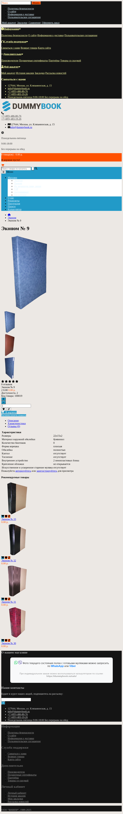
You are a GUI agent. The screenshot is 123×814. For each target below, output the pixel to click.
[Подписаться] (3, 703)
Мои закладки (15, 798)
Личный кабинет (17, 793)
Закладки (40, 73)
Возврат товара (29, 48)
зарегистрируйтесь (47, 471)
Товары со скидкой (70, 60)
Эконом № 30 (8, 643)
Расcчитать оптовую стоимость (13, 415)
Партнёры (54, 60)
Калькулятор (14, 209)
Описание (13, 420)
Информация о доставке (21, 14)
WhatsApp (57, 666)
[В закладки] (3, 409)
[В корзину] (2, 516)
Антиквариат (21, 192)
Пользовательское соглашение (24, 17)
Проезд (12, 206)
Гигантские (20, 195)
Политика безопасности (21, 8)
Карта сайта (44, 48)
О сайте (12, 11)
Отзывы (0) (14, 426)
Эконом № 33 (8, 519)
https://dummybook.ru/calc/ (61, 676)
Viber (72, 666)
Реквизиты (14, 200)
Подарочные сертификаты (33, 60)
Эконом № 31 (8, 602)
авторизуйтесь (23, 471)
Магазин (12, 177)
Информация (11, 29)
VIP (16, 189)
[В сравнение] (9, 409)
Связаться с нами (10, 48)
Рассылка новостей (55, 73)
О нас (11, 197)
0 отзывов (6, 384)
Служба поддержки (15, 41)
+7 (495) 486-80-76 (18, 91)
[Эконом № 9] (9, 332)
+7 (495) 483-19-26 (18, 94)
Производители (9, 60)
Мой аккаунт (11, 66)
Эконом (18, 180)
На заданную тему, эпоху (27, 186)
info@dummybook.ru (19, 88)
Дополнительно (12, 54)
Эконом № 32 (8, 560)
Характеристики (17, 423)
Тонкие (18, 183)
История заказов (25, 73)
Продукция (14, 203)
